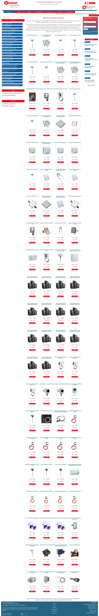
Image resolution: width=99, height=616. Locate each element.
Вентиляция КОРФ (7, 24)
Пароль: (85, 24)
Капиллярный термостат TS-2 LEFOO (46, 438)
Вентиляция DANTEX (7, 60)
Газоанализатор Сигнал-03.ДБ (46, 544)
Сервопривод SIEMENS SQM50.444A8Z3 (90, 67)
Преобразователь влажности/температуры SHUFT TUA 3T (74, 465)
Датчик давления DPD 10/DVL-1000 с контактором (74, 62)
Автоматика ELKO (7, 35)
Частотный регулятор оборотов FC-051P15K (32, 330)
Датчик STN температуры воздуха (74, 170)
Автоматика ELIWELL (7, 51)
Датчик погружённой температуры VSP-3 (60, 170)
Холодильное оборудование (10, 29)
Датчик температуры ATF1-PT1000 (46, 170)
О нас (19, 11)
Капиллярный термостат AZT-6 (32, 88)
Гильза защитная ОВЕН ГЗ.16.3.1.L (74, 572)
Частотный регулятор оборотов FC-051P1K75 (32, 277)
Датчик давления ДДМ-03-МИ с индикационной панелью (61, 545)
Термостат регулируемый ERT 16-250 (46, 572)
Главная (9, 11)
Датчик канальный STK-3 (32, 62)
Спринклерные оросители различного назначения (91, 74)
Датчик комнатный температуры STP (60, 116)
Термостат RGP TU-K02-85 (60, 464)
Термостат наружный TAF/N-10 (46, 383)
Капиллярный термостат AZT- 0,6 (32, 223)
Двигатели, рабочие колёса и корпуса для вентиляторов (10, 66)
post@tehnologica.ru (91, 613)
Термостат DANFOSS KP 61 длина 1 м (60, 357)
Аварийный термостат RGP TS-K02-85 (32, 411)
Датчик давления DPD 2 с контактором (46, 116)
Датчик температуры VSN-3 (74, 196)
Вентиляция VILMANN (8, 82)
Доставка (49, 11)
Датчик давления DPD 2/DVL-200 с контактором (60, 62)
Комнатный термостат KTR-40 (46, 222)
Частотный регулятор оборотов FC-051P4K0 (32, 304)
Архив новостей (91, 85)
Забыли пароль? (87, 31)
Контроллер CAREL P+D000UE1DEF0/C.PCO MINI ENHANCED (91, 59)
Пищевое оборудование (8, 32)
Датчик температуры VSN (32, 196)
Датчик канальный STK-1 (32, 35)
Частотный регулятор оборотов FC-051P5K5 (46, 304)
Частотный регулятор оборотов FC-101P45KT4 (46, 357)
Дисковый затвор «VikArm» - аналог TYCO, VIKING (91, 44)
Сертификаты (39, 11)
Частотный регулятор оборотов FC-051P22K (61, 330)
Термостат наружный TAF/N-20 (61, 383)
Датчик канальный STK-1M (32, 169)
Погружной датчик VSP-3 (60, 222)
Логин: (85, 20)
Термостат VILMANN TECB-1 (60, 491)
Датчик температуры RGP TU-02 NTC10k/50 (60, 572)
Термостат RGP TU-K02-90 (46, 464)
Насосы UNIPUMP (6, 79)
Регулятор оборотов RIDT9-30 (32, 518)
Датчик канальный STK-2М (61, 35)
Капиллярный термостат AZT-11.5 (46, 250)
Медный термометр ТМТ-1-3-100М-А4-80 (32, 545)
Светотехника (6, 62)
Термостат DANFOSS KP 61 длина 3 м (75, 357)
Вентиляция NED (6, 26)
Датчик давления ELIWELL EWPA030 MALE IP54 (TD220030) (61, 411)
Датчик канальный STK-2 (74, 35)
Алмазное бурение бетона (9, 95)
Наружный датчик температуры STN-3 (60, 196)
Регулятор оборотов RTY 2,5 (74, 142)
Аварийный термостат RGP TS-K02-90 (32, 465)
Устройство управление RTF (74, 115)
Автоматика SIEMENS (7, 43)
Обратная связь (92, 610)
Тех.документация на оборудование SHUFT (89, 81)
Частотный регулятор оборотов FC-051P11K (75, 304)
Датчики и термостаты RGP (9, 74)
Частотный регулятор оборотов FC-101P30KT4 (74, 330)
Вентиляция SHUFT (7, 46)
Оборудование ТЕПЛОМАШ (9, 40)
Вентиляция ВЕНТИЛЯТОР (9, 54)
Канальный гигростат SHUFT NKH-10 (74, 223)
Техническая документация (9, 103)
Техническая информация (8, 106)
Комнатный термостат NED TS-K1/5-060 (75, 384)
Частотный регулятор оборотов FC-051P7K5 (61, 304)
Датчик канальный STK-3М (46, 62)
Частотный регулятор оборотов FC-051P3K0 (75, 277)
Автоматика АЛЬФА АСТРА (9, 48)
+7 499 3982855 (13, 5)
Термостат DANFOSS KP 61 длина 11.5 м (32, 384)
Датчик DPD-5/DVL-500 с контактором (46, 35)
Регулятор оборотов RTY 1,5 (32, 142)
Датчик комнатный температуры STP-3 (46, 196)
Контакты (59, 11)
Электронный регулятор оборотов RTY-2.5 (46, 143)
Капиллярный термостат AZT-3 (46, 88)
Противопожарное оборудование (11, 85)
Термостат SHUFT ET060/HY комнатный (75, 518)
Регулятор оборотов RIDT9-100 (61, 518)
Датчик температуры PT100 (46, 410)
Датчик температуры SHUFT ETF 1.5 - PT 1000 (60, 250)
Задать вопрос (70, 11)
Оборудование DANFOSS (8, 37)
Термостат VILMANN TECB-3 (32, 491)
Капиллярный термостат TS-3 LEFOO (74, 438)
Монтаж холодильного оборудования (12, 93)
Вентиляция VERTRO (7, 57)
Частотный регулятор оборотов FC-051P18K (46, 330)
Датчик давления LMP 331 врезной (32, 572)
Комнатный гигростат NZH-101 (32, 249)
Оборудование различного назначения (9, 70)
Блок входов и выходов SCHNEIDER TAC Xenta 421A (91, 51)
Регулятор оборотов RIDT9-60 (46, 518)
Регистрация (94, 31)
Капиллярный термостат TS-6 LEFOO (74, 411)
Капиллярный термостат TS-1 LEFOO (60, 438)
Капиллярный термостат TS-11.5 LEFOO (32, 438)
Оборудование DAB (7, 76)
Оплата (29, 11)
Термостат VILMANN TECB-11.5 (75, 491)
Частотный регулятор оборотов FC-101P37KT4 (32, 357)
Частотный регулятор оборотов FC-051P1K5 (46, 277)
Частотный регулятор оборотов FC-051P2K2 (61, 277)
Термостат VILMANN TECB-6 (46, 491)
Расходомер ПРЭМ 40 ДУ (74, 544)
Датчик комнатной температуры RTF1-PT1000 (75, 250)
